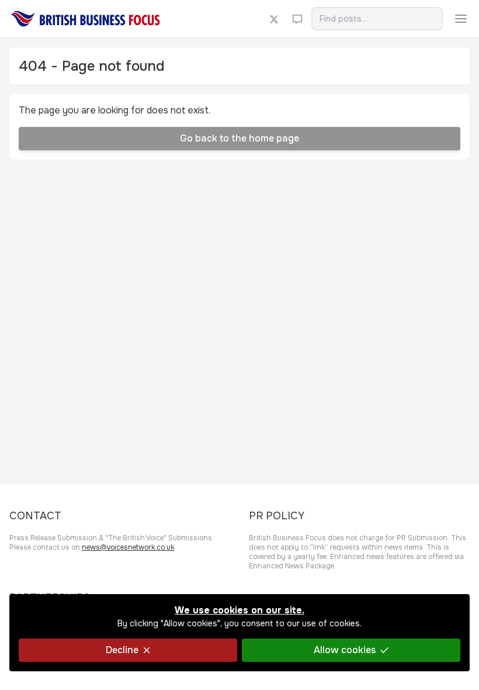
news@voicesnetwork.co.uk (128, 547)
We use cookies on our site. (239, 610)
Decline (122, 650)
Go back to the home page (239, 138)
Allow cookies (345, 650)
